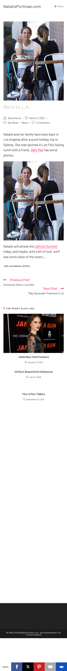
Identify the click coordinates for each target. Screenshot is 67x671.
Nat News (13, 122)
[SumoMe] (61, 666)
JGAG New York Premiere (33, 356)
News (25, 122)
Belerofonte (14, 118)
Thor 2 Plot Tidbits (33, 394)
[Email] (50, 666)
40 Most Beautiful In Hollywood (33, 371)
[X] (28, 666)
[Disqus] (33, 538)
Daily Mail (37, 150)
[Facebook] (16, 666)
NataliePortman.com (22, 6)
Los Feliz (26, 266)
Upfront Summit (46, 246)
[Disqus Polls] (33, 452)
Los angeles (15, 266)
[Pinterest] (39, 666)
